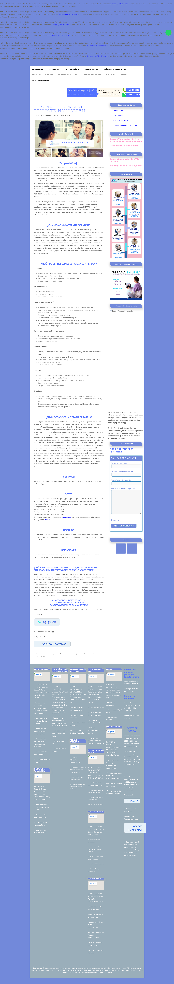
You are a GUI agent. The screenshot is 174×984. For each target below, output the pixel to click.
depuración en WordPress (96, 46)
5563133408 (118, 110)
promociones (132, 756)
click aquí (132, 764)
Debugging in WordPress (119, 4)
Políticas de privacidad (106, 973)
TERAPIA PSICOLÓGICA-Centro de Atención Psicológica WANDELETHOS (47, 92)
